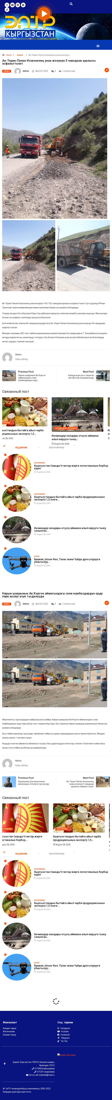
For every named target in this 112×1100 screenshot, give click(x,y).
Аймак (20, 55)
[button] (98, 45)
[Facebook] (17, 5)
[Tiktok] (7, 9)
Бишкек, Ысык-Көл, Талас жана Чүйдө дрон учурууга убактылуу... (67, 560)
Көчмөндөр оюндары (45, 525)
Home (9, 55)
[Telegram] (23, 5)
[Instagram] (7, 5)
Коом (36, 556)
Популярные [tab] (56, 447)
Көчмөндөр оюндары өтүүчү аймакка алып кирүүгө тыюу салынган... (70, 529)
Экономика (18, 423)
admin (26, 71)
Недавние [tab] (21, 447)
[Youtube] (12, 5)
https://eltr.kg (21, 359)
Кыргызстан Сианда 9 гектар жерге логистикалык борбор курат (71, 467)
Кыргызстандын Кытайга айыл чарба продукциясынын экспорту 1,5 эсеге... (69, 498)
